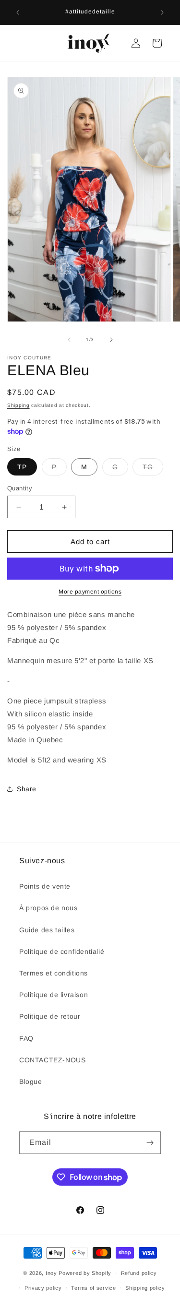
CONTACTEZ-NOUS (52, 1060)
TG (153, 469)
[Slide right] (111, 339)
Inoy (52, 1273)
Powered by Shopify (85, 1273)
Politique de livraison (53, 995)
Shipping (18, 405)
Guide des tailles (46, 930)
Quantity (19, 488)
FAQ (26, 1038)
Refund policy (139, 1273)
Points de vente (45, 886)
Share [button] (26, 789)
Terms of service (93, 1288)
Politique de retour (49, 1016)
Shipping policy (145, 1288)
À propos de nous (48, 908)
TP (22, 467)
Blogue (30, 1081)
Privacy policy (43, 1288)
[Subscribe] (149, 1142)
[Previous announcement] (17, 12)
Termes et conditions (53, 973)
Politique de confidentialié (61, 951)
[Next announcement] (162, 12)
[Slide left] (69, 339)
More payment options (90, 591)
